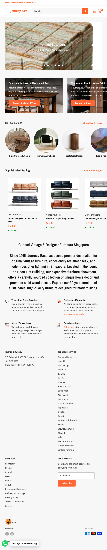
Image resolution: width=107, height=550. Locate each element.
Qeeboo (62, 412)
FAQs (7, 476)
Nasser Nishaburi (66, 403)
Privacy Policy (11, 497)
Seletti (61, 424)
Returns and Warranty (15, 489)
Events (8, 468)
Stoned (61, 433)
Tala (60, 437)
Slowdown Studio (66, 429)
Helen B (62, 382)
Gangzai (62, 374)
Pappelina (63, 408)
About (8, 485)
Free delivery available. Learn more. (21, 3)
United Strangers (15, 215)
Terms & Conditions (14, 501)
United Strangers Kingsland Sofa (60, 218)
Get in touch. (70, 327)
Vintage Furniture (66, 450)
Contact (9, 480)
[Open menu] (6, 11)
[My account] (94, 11)
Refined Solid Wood (67, 420)
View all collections (92, 123)
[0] (99, 11)
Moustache (63, 399)
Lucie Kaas (63, 391)
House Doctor (64, 386)
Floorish (62, 369)
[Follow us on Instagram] (12, 534)
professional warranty (74, 314)
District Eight (64, 365)
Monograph (63, 395)
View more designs (93, 170)
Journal (8, 472)
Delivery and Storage (15, 493)
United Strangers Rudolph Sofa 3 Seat (22, 220)
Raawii (61, 416)
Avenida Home (65, 357)
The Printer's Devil (66, 441)
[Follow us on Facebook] (7, 534)
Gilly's (61, 378)
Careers (8, 506)
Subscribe (67, 483)
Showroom (10, 464)
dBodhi (61, 361)
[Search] (85, 11)
